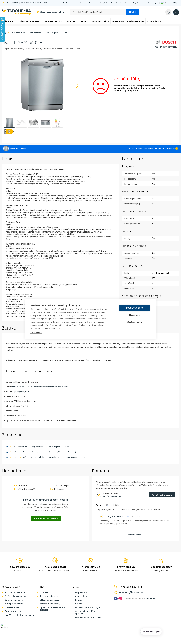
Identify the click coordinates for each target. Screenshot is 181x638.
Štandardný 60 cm (56, 452)
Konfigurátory (150, 3)
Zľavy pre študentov (14, 603)
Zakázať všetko (134, 322)
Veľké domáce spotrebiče (33, 457)
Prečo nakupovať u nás (15, 596)
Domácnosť (117, 21)
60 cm (65, 33)
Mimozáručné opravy (50, 603)
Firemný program (13, 611)
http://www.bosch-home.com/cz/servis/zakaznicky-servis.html (40, 387)
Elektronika (70, 21)
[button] (170, 3)
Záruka (139, 148)
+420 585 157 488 (11, 3)
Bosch (15, 457)
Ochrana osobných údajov (87, 607)
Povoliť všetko (134, 308)
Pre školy (103, 3)
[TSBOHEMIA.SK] (16, 12)
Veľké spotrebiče (99, 21)
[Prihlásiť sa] (168, 12)
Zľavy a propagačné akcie (52, 12)
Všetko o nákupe (70, 3)
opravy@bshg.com (21, 391)
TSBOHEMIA (150, 599)
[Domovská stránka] (5, 33)
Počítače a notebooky (29, 21)
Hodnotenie (160, 148)
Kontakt (78, 600)
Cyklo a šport (153, 21)
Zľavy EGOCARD (12, 607)
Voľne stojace (52, 33)
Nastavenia (134, 315)
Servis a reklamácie (14, 600)
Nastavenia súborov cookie (88, 617)
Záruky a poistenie (49, 596)
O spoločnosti (81, 592)
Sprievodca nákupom (15, 592)
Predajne (83, 3)
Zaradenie (148, 148)
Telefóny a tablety (51, 21)
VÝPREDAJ (9, 21)
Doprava (44, 592)
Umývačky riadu (36, 33)
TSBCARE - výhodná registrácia (19, 615)
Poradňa (171, 148)
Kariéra (78, 603)
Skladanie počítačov (49, 600)
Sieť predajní (81, 596)
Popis (131, 148)
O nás (127, 3)
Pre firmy (93, 3)
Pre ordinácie (116, 3)
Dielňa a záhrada (135, 21)
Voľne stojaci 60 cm (75, 452)
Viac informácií (36, 332)
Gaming (83, 21)
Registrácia (137, 3)
